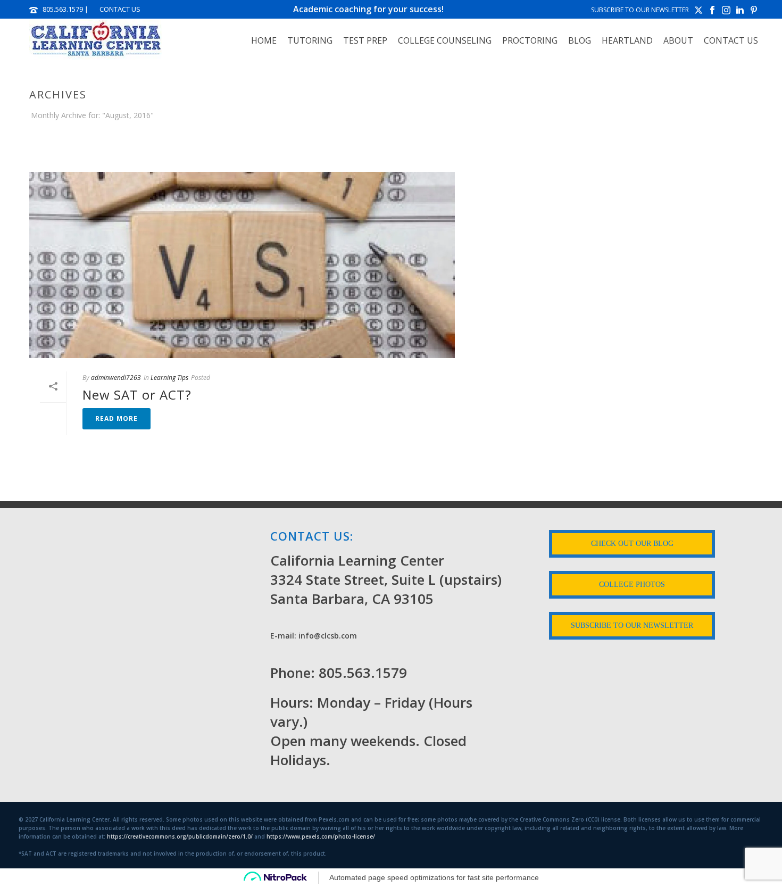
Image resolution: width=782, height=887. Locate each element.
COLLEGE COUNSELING (445, 40)
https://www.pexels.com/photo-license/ (321, 836)
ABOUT (678, 40)
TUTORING (309, 40)
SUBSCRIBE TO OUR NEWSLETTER (640, 9)
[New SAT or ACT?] (242, 265)
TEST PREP (365, 40)
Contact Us (731, 40)
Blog (579, 40)
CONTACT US (119, 9)
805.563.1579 (63, 9)
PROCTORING (530, 40)
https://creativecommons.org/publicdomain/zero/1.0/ (180, 836)
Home (264, 40)
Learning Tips (169, 377)
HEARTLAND (627, 40)
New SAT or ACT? (137, 394)
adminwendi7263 (116, 377)
